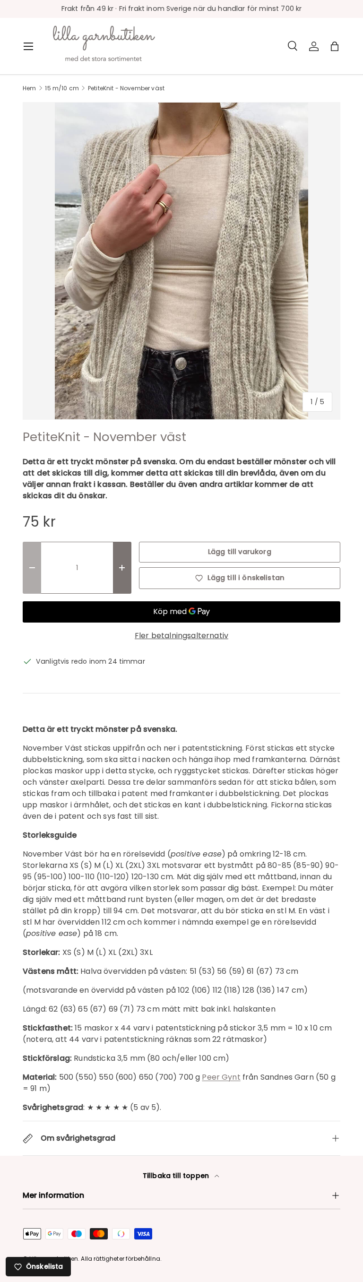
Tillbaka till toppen (177, 1175)
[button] (334, 46)
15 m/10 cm (62, 88)
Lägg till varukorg (239, 551)
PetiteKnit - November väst (126, 88)
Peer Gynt (221, 1077)
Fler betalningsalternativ (181, 635)
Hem (29, 88)
